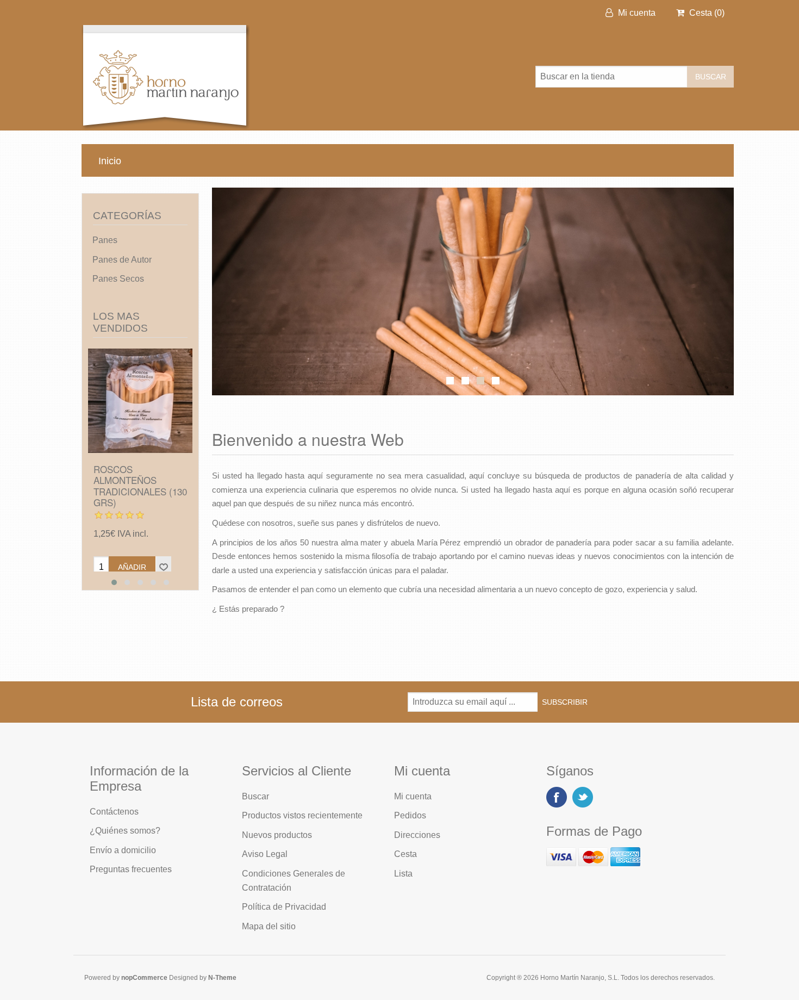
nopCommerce (144, 978)
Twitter (582, 797)
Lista (403, 873)
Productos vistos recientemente (302, 815)
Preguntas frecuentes (131, 869)
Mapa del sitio (269, 926)
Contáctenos (114, 811)
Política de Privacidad (284, 906)
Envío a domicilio (123, 850)
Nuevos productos (277, 835)
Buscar (255, 796)
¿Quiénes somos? (125, 830)
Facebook (556, 797)
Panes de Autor (122, 259)
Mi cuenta (636, 12)
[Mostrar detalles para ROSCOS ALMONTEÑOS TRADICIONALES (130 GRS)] (140, 401)
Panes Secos (118, 278)
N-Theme (222, 978)
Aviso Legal (265, 854)
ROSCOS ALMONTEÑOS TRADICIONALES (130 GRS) (140, 486)
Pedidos (410, 815)
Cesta (405, 854)
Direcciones (417, 835)
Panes (104, 240)
